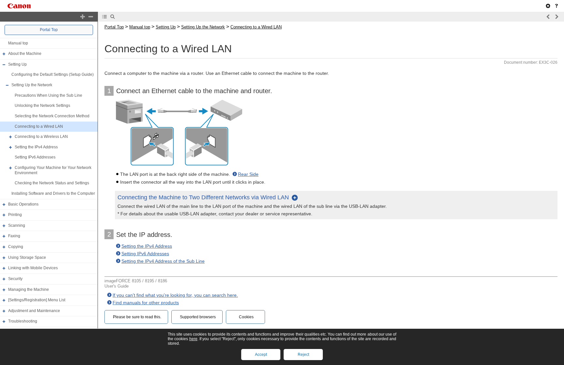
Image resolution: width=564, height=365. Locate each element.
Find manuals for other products (146, 302)
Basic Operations (23, 204)
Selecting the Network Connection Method (52, 116)
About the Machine (24, 53)
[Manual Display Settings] (548, 5)
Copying (15, 246)
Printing (15, 214)
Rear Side (248, 174)
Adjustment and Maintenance (34, 310)
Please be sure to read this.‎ (137, 317)
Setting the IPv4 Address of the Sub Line (163, 261)
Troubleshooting (22, 321)
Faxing (14, 236)
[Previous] (548, 16)
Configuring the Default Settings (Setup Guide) (52, 75)
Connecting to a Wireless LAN (41, 136)
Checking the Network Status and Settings (52, 183)
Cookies (246, 317)
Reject (303, 354)
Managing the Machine (28, 289)
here (193, 339)
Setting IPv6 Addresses (35, 157)
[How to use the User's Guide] (556, 5)
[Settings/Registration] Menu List (36, 300)
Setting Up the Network (31, 85)
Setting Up (17, 64)
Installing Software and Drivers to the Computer (53, 193)
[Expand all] (82, 16)
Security (15, 278)
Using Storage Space (27, 257)
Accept (261, 354)
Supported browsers (198, 317)
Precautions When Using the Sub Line (48, 95)
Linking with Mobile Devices (33, 268)
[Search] (112, 16)
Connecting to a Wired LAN (39, 126)
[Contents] (104, 16)
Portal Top (49, 29)
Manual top (18, 43)
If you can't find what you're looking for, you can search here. (175, 295)
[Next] (556, 16)
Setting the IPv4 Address (36, 147)
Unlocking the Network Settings (42, 105)
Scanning (16, 225)
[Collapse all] (90, 16)
